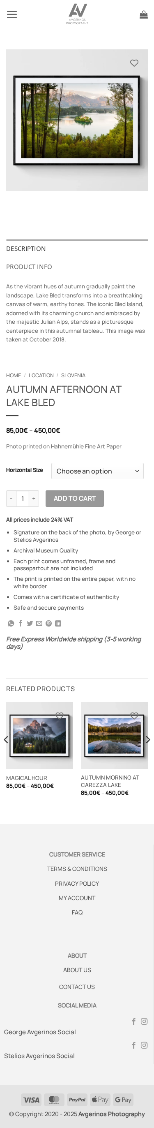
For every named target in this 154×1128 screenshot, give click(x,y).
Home (13, 375)
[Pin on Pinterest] (49, 623)
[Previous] (6, 756)
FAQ (77, 912)
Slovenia (73, 375)
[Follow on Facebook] (134, 1022)
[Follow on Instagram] (144, 1022)
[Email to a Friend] (39, 623)
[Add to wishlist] (134, 63)
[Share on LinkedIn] (58, 623)
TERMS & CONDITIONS (77, 869)
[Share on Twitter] (30, 623)
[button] (12, 14)
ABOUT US (77, 970)
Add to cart (75, 498)
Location (41, 375)
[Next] (147, 756)
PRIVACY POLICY (77, 883)
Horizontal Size (24, 470)
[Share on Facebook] (20, 623)
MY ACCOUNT (77, 898)
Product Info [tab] (29, 266)
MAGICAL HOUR (26, 778)
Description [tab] (26, 248)
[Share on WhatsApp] (11, 623)
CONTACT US (77, 987)
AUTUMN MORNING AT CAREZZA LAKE (110, 781)
